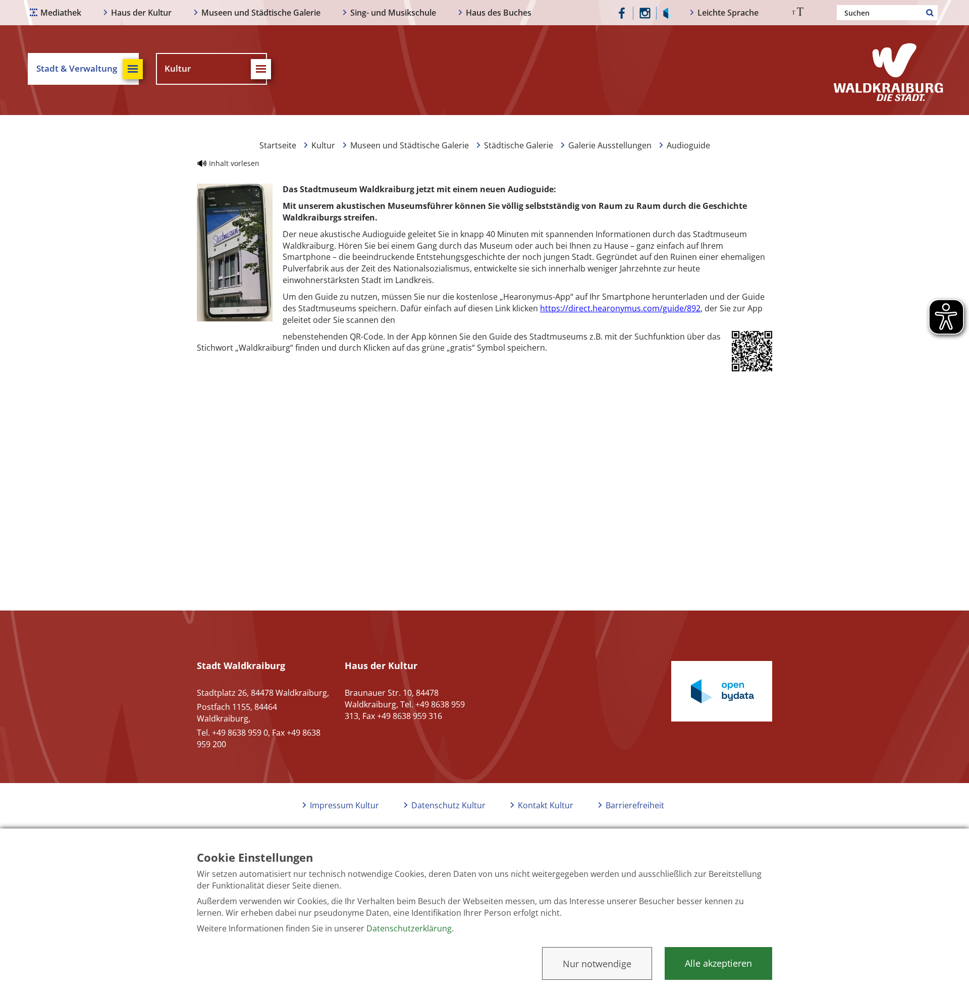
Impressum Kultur (344, 805)
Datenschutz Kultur (448, 805)
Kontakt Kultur (545, 805)
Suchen (930, 13)
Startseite (277, 145)
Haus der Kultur (141, 12)
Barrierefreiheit (635, 805)
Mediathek (60, 12)
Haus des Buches (498, 12)
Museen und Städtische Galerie (260, 12)
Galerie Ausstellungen (610, 145)
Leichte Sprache (728, 12)
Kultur (323, 145)
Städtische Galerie (518, 145)
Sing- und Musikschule (393, 12)
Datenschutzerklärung (409, 928)
